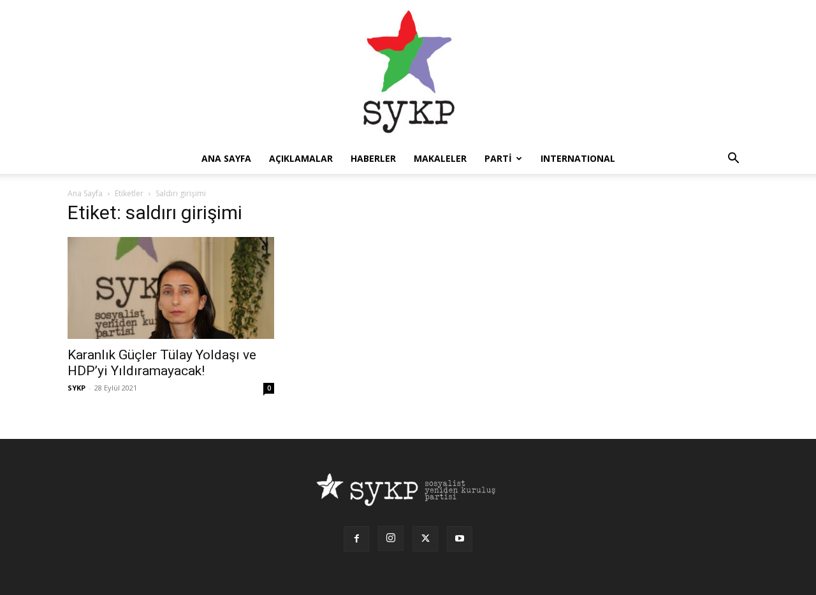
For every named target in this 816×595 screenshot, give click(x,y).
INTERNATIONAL (578, 158)
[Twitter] (425, 539)
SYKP (76, 387)
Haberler (373, 158)
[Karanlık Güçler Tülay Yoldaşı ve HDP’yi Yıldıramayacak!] (171, 288)
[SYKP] (408, 71)
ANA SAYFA (226, 158)
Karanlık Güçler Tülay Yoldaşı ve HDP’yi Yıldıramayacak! (162, 362)
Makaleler (440, 158)
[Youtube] (459, 539)
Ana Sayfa (85, 193)
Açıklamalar (301, 158)
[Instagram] (391, 538)
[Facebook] (356, 539)
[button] (733, 160)
